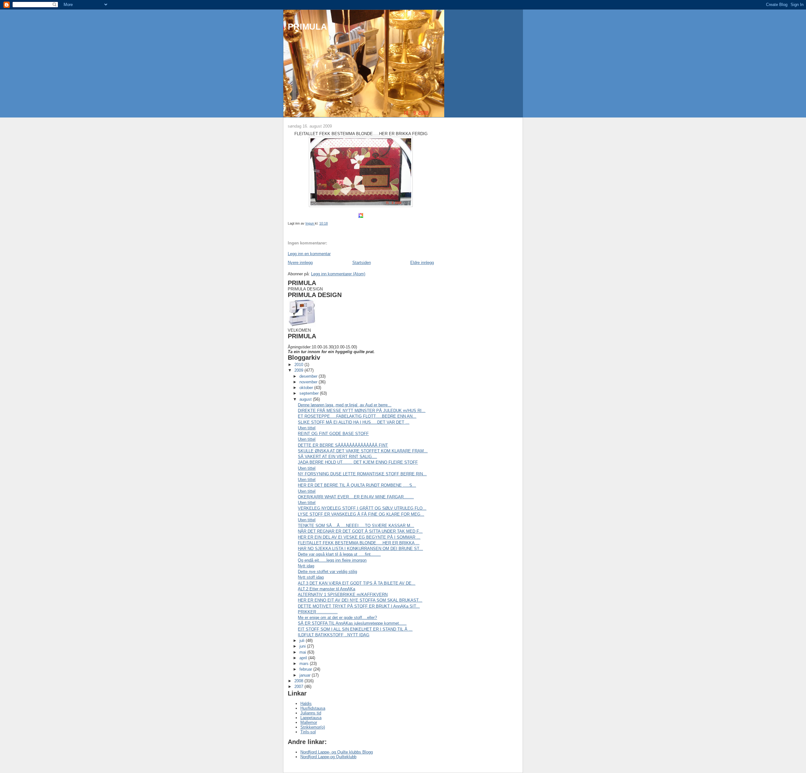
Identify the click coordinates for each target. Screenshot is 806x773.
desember (309, 376)
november (309, 382)
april (303, 658)
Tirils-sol (308, 732)
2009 (299, 370)
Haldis (306, 703)
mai (303, 652)
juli (302, 640)
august (306, 399)
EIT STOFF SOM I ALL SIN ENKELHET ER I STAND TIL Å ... (355, 629)
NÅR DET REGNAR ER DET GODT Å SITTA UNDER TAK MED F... (360, 531)
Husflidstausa (312, 708)
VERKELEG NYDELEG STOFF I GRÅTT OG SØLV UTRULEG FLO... (362, 508)
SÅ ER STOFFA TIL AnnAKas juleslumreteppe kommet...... (352, 623)
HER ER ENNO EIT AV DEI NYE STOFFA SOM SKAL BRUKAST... (360, 600)
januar (305, 675)
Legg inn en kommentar (309, 253)
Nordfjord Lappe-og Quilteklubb (328, 756)
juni (303, 646)
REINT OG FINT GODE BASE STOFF (333, 433)
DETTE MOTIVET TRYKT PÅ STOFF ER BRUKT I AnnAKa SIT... (359, 606)
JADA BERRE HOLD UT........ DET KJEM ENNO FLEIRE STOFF (358, 462)
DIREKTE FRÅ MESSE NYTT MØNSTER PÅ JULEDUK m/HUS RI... (361, 410)
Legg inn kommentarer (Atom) (338, 274)
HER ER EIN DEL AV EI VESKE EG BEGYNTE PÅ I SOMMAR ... (359, 537)
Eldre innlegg (422, 262)
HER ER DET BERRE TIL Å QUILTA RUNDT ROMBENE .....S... (357, 485)
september (309, 393)
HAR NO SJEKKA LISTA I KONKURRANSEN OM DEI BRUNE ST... (360, 548)
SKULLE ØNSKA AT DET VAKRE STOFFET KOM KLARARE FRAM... (363, 451)
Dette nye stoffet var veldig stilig (327, 571)
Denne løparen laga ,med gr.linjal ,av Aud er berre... (344, 405)
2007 (299, 686)
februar (306, 669)
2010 (299, 364)
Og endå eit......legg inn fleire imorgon (332, 560)
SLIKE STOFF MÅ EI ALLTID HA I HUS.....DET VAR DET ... (353, 422)
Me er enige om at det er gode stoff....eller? (337, 617)
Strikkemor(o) (312, 727)
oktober (306, 387)
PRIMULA (307, 26)
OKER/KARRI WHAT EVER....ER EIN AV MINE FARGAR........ (356, 497)
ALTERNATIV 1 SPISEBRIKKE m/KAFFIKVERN (343, 594)
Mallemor (308, 722)
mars (304, 663)
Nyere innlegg (300, 262)
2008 (299, 681)
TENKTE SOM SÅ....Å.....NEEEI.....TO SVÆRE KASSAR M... (356, 525)
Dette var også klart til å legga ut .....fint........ (339, 554)
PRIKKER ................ (318, 612)
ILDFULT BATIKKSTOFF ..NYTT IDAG (333, 635)
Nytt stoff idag (311, 577)
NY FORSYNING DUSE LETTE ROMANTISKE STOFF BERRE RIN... (362, 474)
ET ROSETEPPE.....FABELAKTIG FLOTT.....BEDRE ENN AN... (357, 416)
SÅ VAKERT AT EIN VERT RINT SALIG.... (337, 456)
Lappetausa (310, 717)
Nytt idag (306, 566)
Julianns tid (310, 713)
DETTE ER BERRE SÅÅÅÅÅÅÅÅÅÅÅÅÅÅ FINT (343, 445)
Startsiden (361, 262)
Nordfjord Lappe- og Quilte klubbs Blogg (336, 752)
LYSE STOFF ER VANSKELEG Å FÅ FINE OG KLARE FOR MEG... (361, 514)
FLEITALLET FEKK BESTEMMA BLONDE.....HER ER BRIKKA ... (358, 543)
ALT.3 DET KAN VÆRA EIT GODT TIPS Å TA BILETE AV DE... (356, 583)
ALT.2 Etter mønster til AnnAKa (326, 589)
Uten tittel (306, 428)
